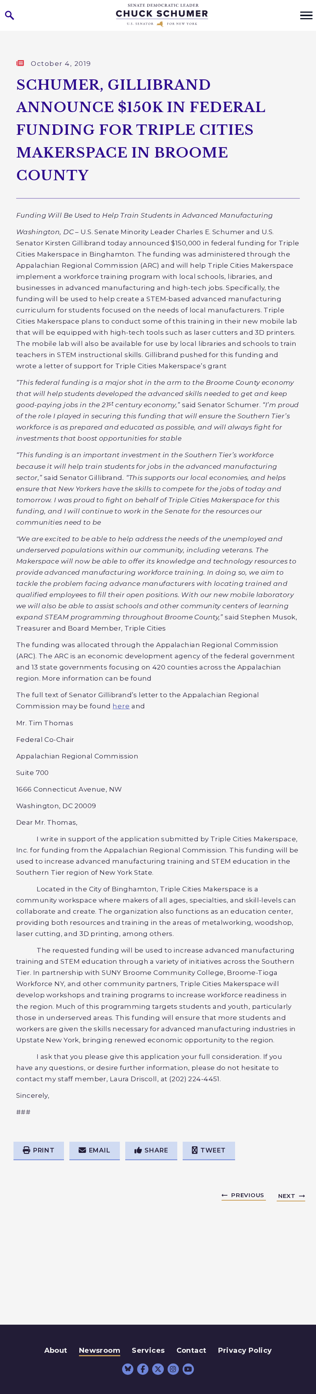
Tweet (213, 1150)
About (55, 1350)
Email (100, 1150)
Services (148, 1350)
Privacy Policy (245, 1350)
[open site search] (9, 15)
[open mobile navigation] (306, 15)
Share (156, 1150)
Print (44, 1150)
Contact (191, 1350)
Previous (247, 1195)
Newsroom (99, 1350)
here (121, 706)
